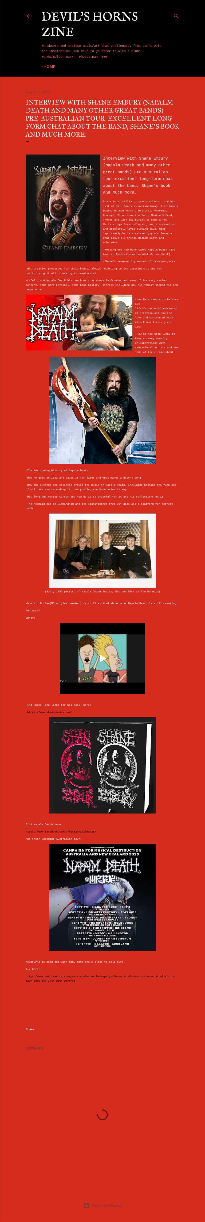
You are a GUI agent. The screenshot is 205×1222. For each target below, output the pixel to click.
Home (49, 66)
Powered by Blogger (107, 1205)
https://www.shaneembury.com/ (49, 712)
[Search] (176, 15)
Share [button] (30, 1029)
